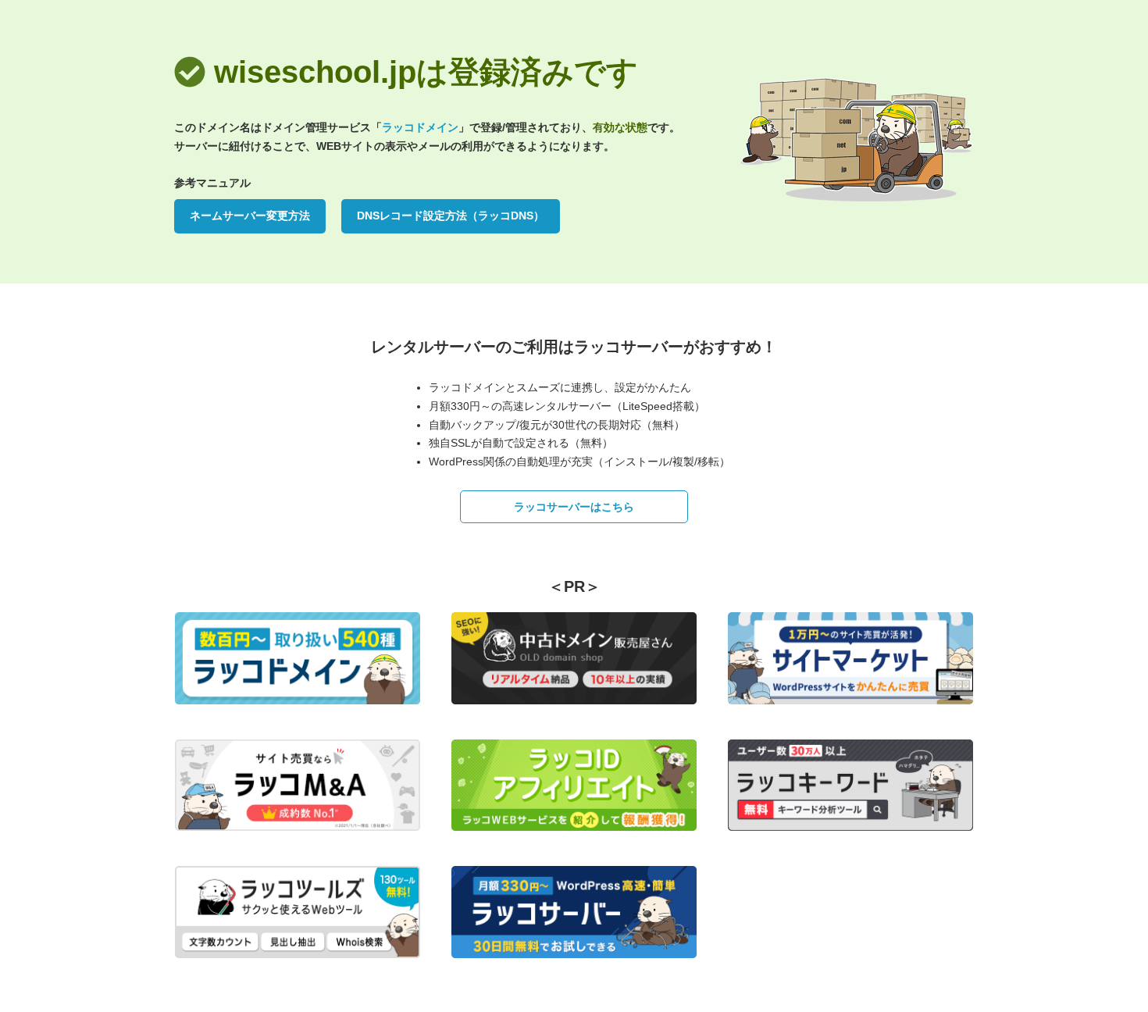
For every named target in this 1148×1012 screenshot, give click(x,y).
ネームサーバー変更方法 (250, 215)
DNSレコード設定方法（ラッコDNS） (450, 215)
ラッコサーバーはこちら (574, 507)
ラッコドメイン (420, 127)
